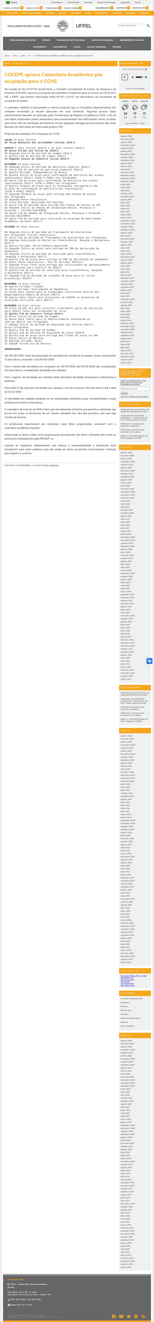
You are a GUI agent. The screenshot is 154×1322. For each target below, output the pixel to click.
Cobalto (62, 13)
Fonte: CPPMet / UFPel (135, 123)
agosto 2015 (126, 338)
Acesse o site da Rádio (135, 88)
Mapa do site (140, 7)
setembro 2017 (127, 287)
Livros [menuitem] (76, 47)
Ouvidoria (117, 13)
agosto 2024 (126, 163)
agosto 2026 (126, 136)
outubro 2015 (127, 332)
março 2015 (126, 350)
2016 (15, 55)
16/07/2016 (24, 465)
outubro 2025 (127, 148)
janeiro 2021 (126, 218)
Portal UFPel (11, 13)
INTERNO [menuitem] (116, 47)
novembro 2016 (128, 299)
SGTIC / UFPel (53, 1317)
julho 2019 (125, 248)
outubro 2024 (127, 157)
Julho (23, 55)
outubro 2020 (127, 227)
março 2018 (126, 275)
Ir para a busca (53, 7)
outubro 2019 (127, 242)
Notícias (124, 1022)
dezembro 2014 (128, 357)
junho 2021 (125, 206)
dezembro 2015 (128, 326)
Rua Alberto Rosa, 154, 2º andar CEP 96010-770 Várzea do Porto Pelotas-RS (133, 979)
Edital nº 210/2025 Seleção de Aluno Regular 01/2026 (134, 437)
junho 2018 (125, 266)
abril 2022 (125, 190)
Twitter (129, 1316)
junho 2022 (126, 184)
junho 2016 (125, 311)
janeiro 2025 (126, 151)
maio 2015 (125, 344)
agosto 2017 (126, 290)
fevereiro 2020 (127, 239)
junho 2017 (125, 293)
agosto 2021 (126, 200)
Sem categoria (16, 63)
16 (30, 55)
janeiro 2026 (126, 142)
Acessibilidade (103, 7)
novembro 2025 (128, 145)
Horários (124, 1014)
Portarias (130, 13)
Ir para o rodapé (72, 7)
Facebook (114, 1316)
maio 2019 (125, 251)
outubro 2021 (127, 193)
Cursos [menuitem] (46, 40)
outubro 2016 (127, 302)
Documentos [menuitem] (60, 47)
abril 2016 (125, 317)
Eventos (124, 1006)
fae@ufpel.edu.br (128, 986)
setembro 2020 (128, 230)
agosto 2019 (126, 245)
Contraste (122, 7)
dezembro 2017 (128, 278)
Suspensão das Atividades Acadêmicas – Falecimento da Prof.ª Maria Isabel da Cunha (134, 418)
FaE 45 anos (126, 1010)
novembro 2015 (128, 329)
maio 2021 (125, 209)
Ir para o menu (34, 7)
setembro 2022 (127, 181)
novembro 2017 (128, 281)
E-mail (136, 1316)
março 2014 (126, 363)
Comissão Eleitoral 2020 (132, 999)
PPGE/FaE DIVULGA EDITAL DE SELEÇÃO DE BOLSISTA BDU (135, 411)
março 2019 (126, 254)
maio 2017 (125, 296)
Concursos (76, 13)
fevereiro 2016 (127, 323)
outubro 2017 (127, 284)
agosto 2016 (126, 305)
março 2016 (126, 320)
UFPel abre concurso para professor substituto (132, 425)
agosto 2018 (126, 263)
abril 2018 (125, 272)
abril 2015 (125, 347)
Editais (88, 13)
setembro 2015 (127, 335)
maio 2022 (125, 187)
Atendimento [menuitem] (40, 47)
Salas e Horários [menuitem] (96, 47)
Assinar (124, 393)
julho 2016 (125, 308)
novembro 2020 (128, 224)
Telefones (144, 13)
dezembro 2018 (128, 257)
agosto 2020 (126, 233)
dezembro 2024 (128, 154)
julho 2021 (125, 203)
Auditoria (50, 13)
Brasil (14, 2)
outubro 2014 (127, 360)
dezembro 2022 (128, 175)
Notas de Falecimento (130, 1018)
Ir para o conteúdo (13, 7)
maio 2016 (125, 314)
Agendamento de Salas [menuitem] (132, 40)
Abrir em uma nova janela (133, 69)
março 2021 (126, 215)
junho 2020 (126, 236)
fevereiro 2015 (127, 354)
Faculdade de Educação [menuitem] (23, 40)
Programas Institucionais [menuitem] (71, 40)
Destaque (125, 1002)
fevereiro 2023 (127, 172)
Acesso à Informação (31, 13)
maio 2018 (125, 269)
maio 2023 (125, 169)
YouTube (121, 1316)
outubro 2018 (127, 260)
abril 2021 (125, 212)
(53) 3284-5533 (127, 984)
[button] (125, 77)
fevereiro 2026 (127, 139)
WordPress (21, 1317)
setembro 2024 (127, 160)
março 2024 (126, 166)
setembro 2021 (127, 196)
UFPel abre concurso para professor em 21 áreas (132, 431)
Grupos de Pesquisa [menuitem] (102, 40)
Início (7, 55)
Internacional (101, 13)
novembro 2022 (128, 178)
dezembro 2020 (128, 221)
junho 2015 (125, 341)
